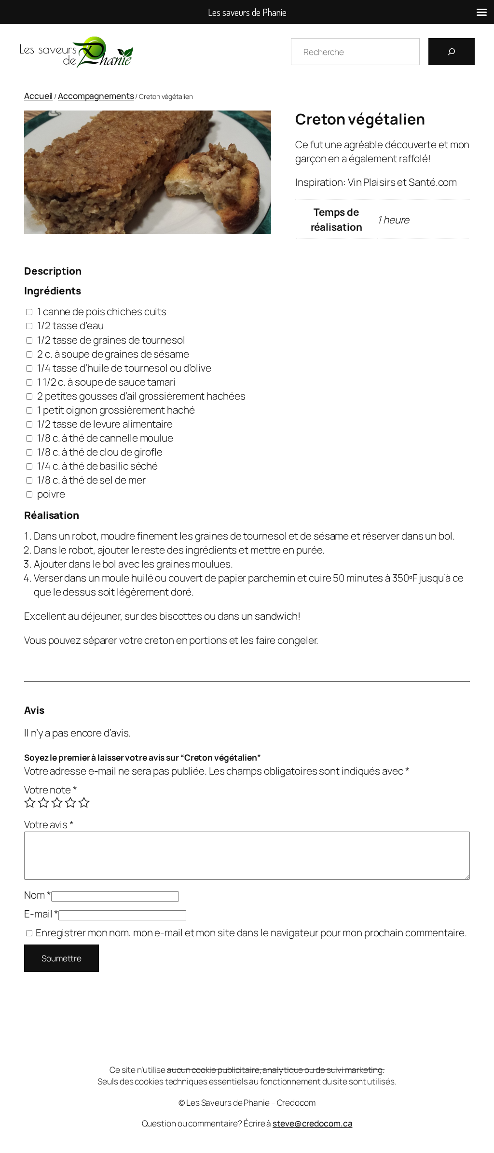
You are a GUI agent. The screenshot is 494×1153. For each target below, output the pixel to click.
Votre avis (49, 824)
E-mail (41, 913)
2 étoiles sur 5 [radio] (43, 802)
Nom (37, 895)
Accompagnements (96, 95)
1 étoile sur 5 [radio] (30, 802)
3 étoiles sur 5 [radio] (57, 802)
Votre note (50, 789)
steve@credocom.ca (312, 1123)
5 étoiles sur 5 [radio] (84, 802)
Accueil (38, 95)
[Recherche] (451, 51)
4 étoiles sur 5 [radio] (70, 802)
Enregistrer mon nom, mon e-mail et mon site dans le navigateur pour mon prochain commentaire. (251, 932)
